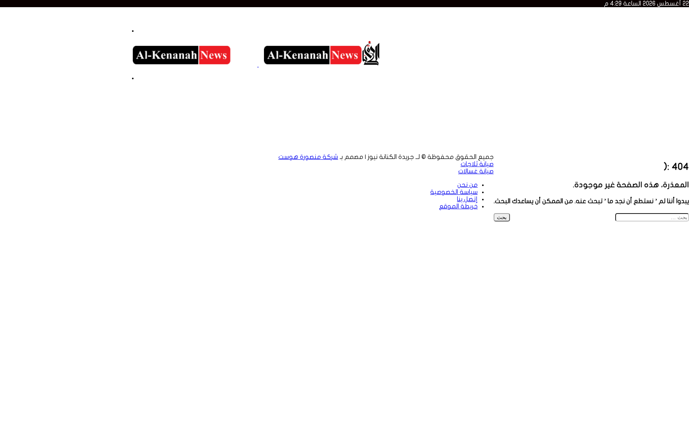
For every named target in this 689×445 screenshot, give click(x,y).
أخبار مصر (623, 142)
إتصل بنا (49, 17)
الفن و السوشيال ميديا (267, 150)
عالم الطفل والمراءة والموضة (453, 150)
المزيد (542, 142)
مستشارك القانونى (186, 150)
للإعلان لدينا (15, 163)
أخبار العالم (597, 142)
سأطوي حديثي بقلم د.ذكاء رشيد (628, 74)
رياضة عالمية (343, 135)
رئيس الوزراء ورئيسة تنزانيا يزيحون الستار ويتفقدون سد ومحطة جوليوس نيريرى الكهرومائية (552, 53)
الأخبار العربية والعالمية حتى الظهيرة (624, 81)
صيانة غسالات (476, 171)
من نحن (117, 17)
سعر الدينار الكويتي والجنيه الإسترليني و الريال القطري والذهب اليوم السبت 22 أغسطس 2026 (548, 31)
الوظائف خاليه (125, 150)
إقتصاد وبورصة (394, 150)
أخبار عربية (569, 142)
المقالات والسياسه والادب (489, 135)
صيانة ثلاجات (477, 164)
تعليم (386, 135)
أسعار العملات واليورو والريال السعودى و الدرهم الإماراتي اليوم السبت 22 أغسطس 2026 (556, 38)
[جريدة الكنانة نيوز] (258, 64)
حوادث (369, 135)
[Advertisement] (145, 106)
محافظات (506, 150)
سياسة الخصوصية (83, 17)
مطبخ (152, 150)
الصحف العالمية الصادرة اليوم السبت (624, 46)
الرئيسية (662, 135)
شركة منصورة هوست (308, 157)
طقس (352, 150)
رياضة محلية (539, 135)
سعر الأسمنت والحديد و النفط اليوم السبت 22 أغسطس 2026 (592, 24)
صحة (367, 150)
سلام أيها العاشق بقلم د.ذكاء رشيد (626, 67)
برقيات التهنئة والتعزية (425, 135)
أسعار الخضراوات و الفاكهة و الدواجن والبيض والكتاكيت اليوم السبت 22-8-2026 (568, 17)
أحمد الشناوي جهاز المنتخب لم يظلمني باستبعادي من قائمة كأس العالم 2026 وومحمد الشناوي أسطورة (530, 60)
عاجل (639, 135)
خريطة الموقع (19, 17)
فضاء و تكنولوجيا (320, 150)
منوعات (529, 150)
